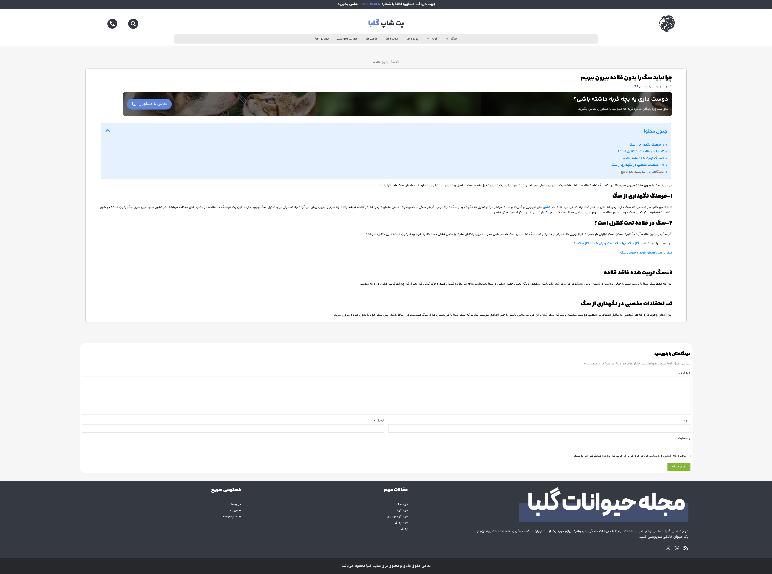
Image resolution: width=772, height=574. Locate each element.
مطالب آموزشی (347, 38)
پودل (404, 529)
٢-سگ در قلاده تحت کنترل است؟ (641, 151)
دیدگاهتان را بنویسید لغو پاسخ (642, 171)
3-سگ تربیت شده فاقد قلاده (643, 158)
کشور (547, 207)
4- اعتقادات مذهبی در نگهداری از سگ (637, 165)
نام (686, 420)
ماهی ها (372, 38)
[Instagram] (668, 548)
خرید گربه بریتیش (397, 517)
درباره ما (236, 504)
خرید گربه (402, 510)
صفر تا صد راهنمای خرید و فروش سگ (646, 252)
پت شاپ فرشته (232, 517)
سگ (454, 38)
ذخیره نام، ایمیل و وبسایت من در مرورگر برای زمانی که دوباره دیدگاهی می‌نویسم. (629, 455)
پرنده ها (412, 38)
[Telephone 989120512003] (112, 24)
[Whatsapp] (677, 548)
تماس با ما (235, 510)
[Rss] (686, 548)
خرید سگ (402, 504)
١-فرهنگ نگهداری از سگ (646, 144)
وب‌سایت (684, 438)
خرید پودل (401, 523)
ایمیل (379, 420)
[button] (133, 24)
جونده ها (392, 38)
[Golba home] (582, 505)
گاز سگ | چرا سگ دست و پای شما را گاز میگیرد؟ (606, 243)
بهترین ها (322, 38)
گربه (435, 38)
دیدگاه (684, 373)
